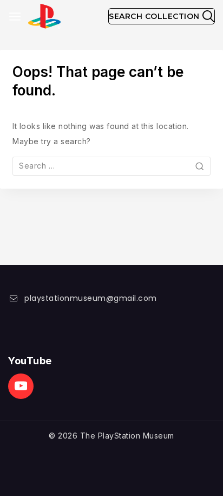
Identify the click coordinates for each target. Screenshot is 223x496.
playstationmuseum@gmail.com (90, 298)
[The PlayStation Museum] (44, 16)
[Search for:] (111, 165)
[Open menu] (15, 16)
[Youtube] (21, 386)
